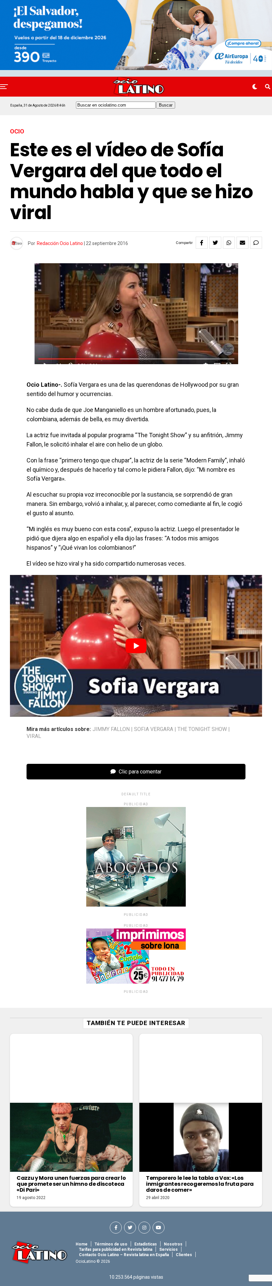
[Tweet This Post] (215, 243)
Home (82, 1244)
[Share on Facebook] (202, 243)
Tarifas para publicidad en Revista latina (115, 1249)
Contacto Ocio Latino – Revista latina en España (124, 1254)
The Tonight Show (202, 729)
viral (34, 736)
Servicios (168, 1249)
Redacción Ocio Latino (60, 243)
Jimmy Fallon (111, 729)
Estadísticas (145, 1244)
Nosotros (173, 1244)
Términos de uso (111, 1244)
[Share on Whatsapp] (229, 243)
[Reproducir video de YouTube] (136, 646)
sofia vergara (153, 729)
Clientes (184, 1254)
